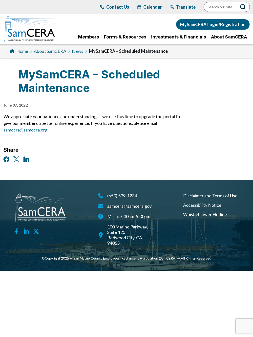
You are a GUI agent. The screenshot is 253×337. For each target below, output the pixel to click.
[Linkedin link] (26, 230)
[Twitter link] (36, 230)
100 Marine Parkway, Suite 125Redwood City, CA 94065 (127, 235)
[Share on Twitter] (16, 159)
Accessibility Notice (202, 205)
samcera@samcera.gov (129, 206)
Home (22, 51)
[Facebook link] (16, 230)
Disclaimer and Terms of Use (210, 195)
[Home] (30, 29)
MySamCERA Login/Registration (213, 24)
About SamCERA (50, 51)
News (77, 51)
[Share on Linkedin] (26, 159)
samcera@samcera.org (25, 129)
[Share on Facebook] (6, 159)
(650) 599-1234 (122, 195)
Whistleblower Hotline (205, 214)
